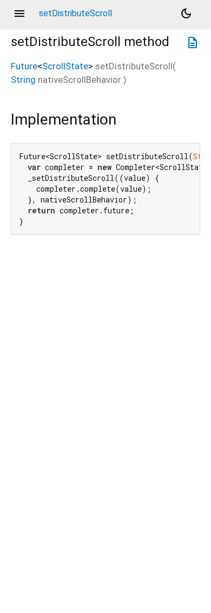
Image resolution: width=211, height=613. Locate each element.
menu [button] (19, 13)
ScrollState (65, 66)
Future (24, 66)
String (23, 79)
